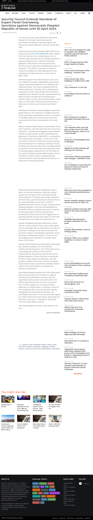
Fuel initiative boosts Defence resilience (77, 95)
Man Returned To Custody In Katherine (76, 342)
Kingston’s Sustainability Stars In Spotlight (77, 141)
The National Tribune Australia (14, 518)
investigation (51, 499)
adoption (25, 344)
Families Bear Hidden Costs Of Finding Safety (77, 231)
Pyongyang (44, 346)
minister (46, 493)
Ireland (49, 344)
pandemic (30, 346)
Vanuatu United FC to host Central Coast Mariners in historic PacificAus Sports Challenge (75, 366)
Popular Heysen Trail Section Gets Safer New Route (76, 300)
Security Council (36, 349)
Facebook (86, 483)
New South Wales (54, 493)
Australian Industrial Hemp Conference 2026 (75, 291)
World (83, 13)
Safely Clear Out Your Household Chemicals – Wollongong (74, 309)
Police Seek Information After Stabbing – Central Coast (52, 1)
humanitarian (37, 344)
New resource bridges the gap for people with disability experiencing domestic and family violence (77, 53)
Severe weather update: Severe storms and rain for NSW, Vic (77, 202)
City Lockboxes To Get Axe (75, 87)
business (44, 499)
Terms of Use (70, 518)
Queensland (44, 490)
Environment (36, 496)
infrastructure (51, 496)
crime (42, 502)
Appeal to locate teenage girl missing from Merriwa (76, 149)
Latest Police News (69, 499)
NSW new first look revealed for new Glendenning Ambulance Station (78, 192)
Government (43, 483)
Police (42, 487)
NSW (47, 487)
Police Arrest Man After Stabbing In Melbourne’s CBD (76, 80)
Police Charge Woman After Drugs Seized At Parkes (17, 1)
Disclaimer (87, 518)
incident (43, 344)
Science (49, 13)
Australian (51, 483)
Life (75, 13)
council (35, 493)
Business (41, 13)
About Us (54, 518)
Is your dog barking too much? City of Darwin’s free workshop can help (77, 265)
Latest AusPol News (69, 505)
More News (78, 374)
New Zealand (36, 499)
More (15, 500)
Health (68, 13)
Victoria (52, 487)
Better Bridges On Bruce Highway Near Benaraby (74, 333)
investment (36, 502)
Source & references (53, 313)
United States (55, 349)
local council (36, 490)
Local (23, 13)
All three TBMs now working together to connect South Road (76, 240)
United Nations (46, 349)
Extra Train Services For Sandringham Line (74, 283)
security (27, 349)
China (30, 344)
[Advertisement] (59, 7)
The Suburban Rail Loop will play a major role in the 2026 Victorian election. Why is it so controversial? (77, 130)
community (36, 487)
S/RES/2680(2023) (41, 54)
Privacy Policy (79, 518)
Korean (54, 344)
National (15, 13)
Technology (59, 13)
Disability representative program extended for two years (75, 221)
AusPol (40, 493)
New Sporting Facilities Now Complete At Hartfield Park (76, 275)
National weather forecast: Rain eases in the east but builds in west (77, 211)
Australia (35, 483)
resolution (52, 346)
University (52, 490)
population (37, 346)
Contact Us (62, 518)
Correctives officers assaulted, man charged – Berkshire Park (77, 158)
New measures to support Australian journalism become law (76, 119)
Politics (32, 13)
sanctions (21, 349)
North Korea (22, 346)
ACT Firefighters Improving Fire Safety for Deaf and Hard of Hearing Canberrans (77, 167)
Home (7, 13)
